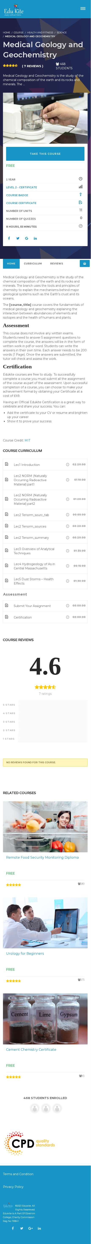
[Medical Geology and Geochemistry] (45, 118)
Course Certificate (21, 203)
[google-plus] (30, 1228)
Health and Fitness (40, 32)
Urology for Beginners (25, 954)
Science (62, 32)
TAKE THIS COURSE (45, 153)
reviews (56, 263)
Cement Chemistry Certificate (31, 1050)
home (11, 263)
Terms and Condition (18, 1174)
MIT (27, 440)
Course (18, 32)
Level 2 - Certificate (21, 187)
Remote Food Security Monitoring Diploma (42, 857)
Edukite (26, 1205)
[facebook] (13, 1228)
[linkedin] (39, 1228)
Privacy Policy (13, 1187)
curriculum (33, 263)
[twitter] (22, 1228)
